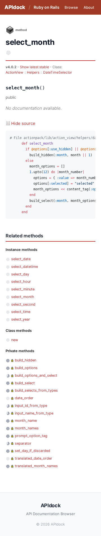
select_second (23, 304)
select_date (21, 259)
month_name (26, 420)
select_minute (23, 289)
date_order (24, 398)
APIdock (14, 7)
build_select (25, 383)
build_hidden (25, 360)
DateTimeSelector (57, 72)
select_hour (21, 281)
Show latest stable (35, 67)
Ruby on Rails (46, 7)
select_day (20, 274)
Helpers (33, 72)
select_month (22, 297)
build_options (26, 368)
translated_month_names (36, 466)
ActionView (14, 72)
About (89, 7)
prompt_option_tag (31, 436)
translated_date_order (33, 458)
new (14, 340)
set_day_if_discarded (32, 451)
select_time (20, 312)
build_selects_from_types (36, 390)
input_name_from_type (34, 413)
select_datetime (24, 266)
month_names (27, 428)
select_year (20, 319)
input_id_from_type (31, 405)
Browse (71, 7)
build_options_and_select (36, 375)
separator (23, 443)
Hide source (23, 123)
